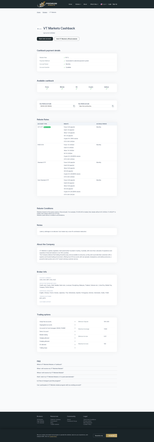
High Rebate (40, 421)
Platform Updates (55, 419)
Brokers (78, 4)
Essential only (99, 435)
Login (109, 4)
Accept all (111, 435)
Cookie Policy (87, 424)
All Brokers (40, 419)
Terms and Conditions (89, 419)
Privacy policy (87, 421)
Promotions (53, 421)
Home (70, 4)
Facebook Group (72, 421)
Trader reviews (54, 424)
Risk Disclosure (87, 423)
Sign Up (115, 4)
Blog (51, 423)
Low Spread (40, 423)
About (85, 4)
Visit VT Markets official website (66, 39)
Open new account (45, 39)
